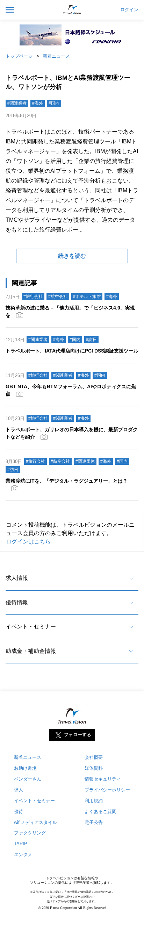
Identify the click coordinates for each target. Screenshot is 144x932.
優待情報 (17, 602)
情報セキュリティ (103, 779)
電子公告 (94, 822)
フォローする (77, 734)
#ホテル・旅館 (87, 296)
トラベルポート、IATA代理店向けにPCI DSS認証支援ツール (72, 351)
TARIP (20, 843)
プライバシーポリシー (107, 789)
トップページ (19, 56)
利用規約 (94, 800)
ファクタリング (30, 832)
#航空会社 (57, 296)
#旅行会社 (33, 296)
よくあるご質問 (100, 811)
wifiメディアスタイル (35, 822)
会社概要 (94, 757)
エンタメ (23, 854)
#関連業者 (17, 103)
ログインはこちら (28, 542)
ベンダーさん (27, 779)
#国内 (54, 103)
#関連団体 (85, 461)
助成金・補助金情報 (31, 651)
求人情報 (17, 578)
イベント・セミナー (31, 626)
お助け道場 (25, 768)
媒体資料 (94, 768)
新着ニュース (56, 56)
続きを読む (72, 256)
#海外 (37, 103)
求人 (18, 789)
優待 (18, 811)
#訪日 (91, 339)
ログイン (129, 9)
